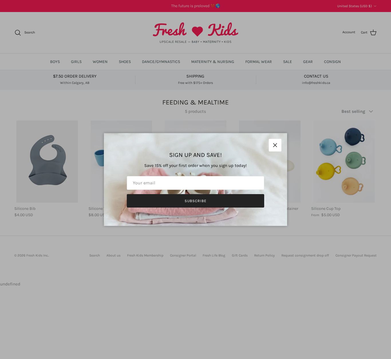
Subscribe (195, 201)
